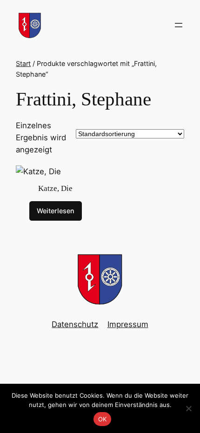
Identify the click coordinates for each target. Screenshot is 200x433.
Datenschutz (75, 324)
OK (102, 419)
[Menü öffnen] (178, 25)
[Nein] (188, 408)
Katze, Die (55, 188)
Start (23, 63)
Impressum (127, 324)
